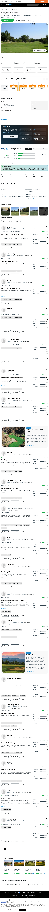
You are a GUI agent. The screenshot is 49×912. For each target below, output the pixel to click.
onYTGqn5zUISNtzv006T (14, 398)
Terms (26, 900)
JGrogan (9, 308)
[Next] (47, 79)
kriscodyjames (11, 593)
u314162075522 (11, 507)
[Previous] (44, 79)
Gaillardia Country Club (8, 867)
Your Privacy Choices (24, 892)
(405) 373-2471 (38, 15)
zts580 (9, 537)
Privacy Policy (13, 892)
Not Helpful (16, 248)
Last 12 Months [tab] (44, 148)
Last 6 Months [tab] (36, 148)
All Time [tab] (28, 148)
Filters (3, 221)
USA (9, 9)
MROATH (9, 281)
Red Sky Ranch (31, 655)
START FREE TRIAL (41, 1)
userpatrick (10, 370)
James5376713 (11, 819)
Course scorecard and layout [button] (8, 75)
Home (2, 9)
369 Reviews (12, 17)
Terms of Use (39, 892)
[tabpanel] (24, 38)
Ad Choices (6, 892)
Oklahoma (13, 9)
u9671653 (9, 791)
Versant (11, 900)
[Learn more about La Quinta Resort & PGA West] (13, 437)
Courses (6, 9)
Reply (23, 248)
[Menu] (2, 5)
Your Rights (3, 902)
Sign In (44, 4)
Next (45, 857)
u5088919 (9, 620)
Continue (22, 909)
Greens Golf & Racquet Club (28, 867)
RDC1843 (9, 227)
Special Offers (32, 895)
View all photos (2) (40, 50)
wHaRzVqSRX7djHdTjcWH (14, 678)
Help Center (24, 895)
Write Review (12, 873)
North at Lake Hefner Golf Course (18, 867)
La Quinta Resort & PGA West (34, 431)
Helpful (6, 248)
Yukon (17, 9)
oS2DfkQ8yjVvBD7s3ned (14, 705)
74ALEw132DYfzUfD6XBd (14, 340)
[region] (24, 905)
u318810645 (10, 564)
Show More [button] (4, 119)
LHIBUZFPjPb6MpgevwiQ (14, 481)
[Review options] (47, 226)
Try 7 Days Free (10, 136)
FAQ (19, 895)
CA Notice (33, 892)
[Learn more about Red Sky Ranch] (13, 662)
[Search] (28, 5)
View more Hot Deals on (5, 94)
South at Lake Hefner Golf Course (40, 867)
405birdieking (11, 254)
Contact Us (14, 895)
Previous (43, 857)
